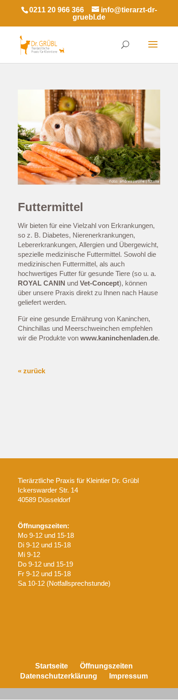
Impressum (128, 676)
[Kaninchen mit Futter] (89, 182)
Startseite (51, 666)
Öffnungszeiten (106, 666)
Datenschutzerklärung (58, 676)
